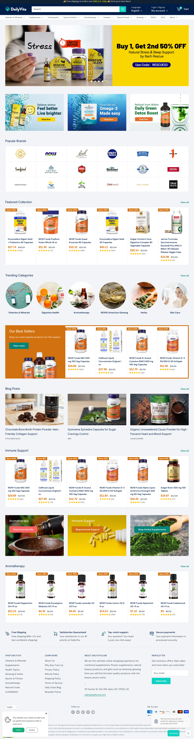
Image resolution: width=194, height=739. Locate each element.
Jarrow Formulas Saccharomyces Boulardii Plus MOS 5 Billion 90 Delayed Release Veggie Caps (171, 245)
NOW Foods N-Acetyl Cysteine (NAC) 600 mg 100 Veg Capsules (141, 361)
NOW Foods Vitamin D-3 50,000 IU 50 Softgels (172, 360)
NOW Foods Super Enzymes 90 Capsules (80, 241)
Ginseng (139, 17)
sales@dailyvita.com (95, 694)
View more (19, 345)
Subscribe (161, 681)
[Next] (188, 236)
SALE (163, 17)
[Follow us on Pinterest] (88, 712)
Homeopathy (53, 17)
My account (158, 10)
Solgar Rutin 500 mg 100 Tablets (173, 489)
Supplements (35, 17)
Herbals (106, 17)
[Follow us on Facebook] (73, 712)
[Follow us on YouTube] (93, 712)
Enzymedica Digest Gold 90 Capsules (112, 241)
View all (185, 202)
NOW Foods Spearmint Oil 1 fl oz (141, 605)
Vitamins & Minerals (13, 17)
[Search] (122, 9)
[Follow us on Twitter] (78, 712)
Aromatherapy (90, 17)
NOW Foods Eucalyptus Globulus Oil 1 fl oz (50, 605)
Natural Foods (123, 17)
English (10, 707)
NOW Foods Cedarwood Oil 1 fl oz (173, 605)
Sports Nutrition (70, 17)
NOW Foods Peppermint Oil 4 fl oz (20, 605)
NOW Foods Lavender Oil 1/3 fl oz (81, 605)
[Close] (46, 713)
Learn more (17, 724)
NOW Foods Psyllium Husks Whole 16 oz (49, 241)
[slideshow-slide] (97, 55)
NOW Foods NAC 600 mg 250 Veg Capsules (79, 360)
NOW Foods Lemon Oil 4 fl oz (112, 605)
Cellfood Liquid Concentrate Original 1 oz (110, 361)
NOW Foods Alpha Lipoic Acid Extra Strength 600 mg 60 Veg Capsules (142, 491)
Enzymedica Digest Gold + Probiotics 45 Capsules (20, 241)
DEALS (153, 17)
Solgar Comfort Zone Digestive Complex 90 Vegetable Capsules (141, 242)
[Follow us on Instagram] (83, 712)
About (172, 17)
